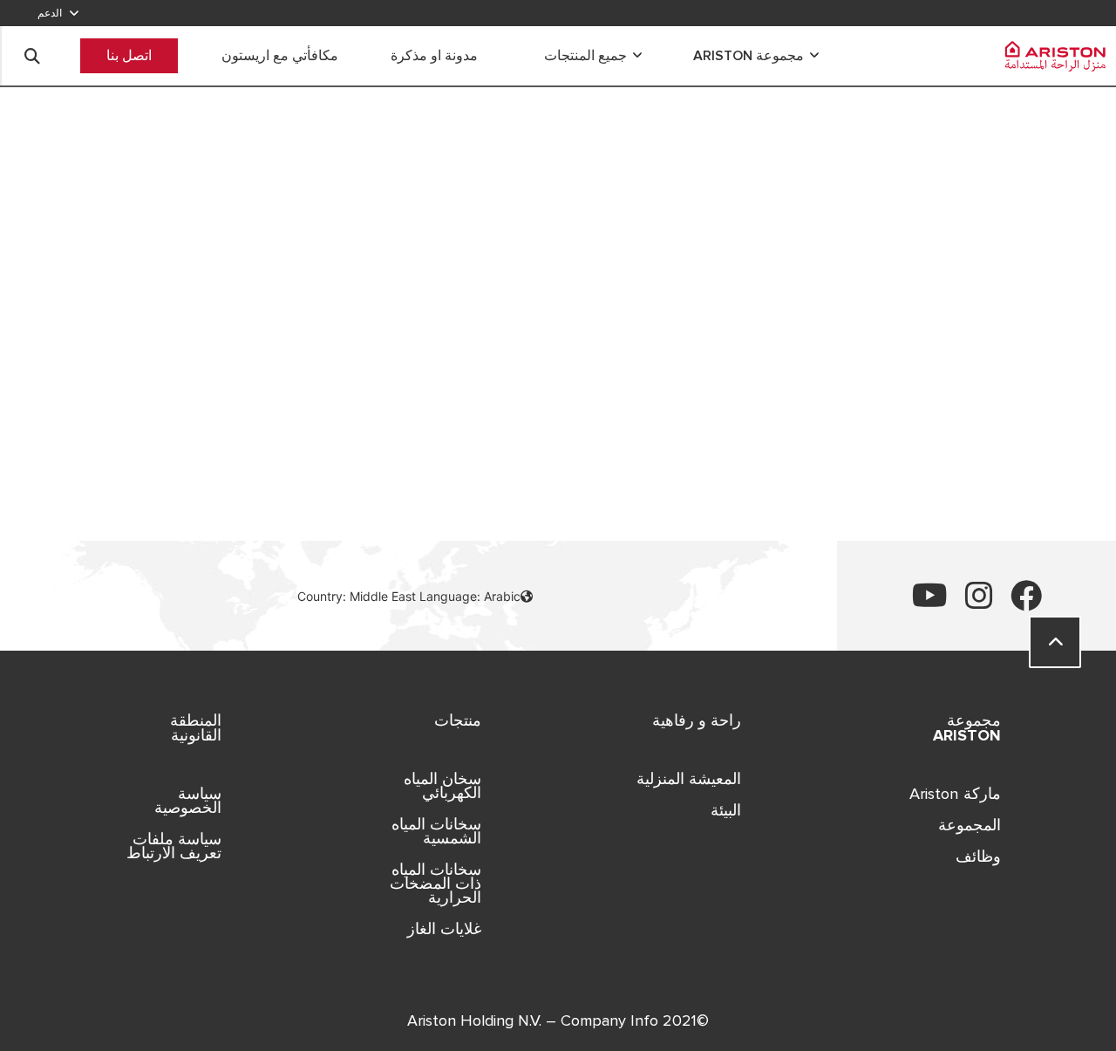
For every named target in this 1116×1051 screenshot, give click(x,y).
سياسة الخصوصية (187, 800)
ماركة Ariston (955, 793)
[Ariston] (1049, 55)
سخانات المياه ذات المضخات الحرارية (435, 883)
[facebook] (1026, 602)
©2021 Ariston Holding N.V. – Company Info (558, 1020)
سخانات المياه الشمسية (436, 831)
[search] (32, 55)
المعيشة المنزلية (688, 778)
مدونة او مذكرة (434, 56)
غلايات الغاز (444, 928)
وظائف (978, 856)
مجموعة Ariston (748, 56)
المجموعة (969, 825)
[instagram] (979, 602)
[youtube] (930, 602)
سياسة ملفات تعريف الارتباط (173, 846)
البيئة (726, 810)
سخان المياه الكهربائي (442, 785)
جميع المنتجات (585, 56)
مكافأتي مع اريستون (279, 56)
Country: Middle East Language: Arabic (409, 596)
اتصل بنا (129, 56)
